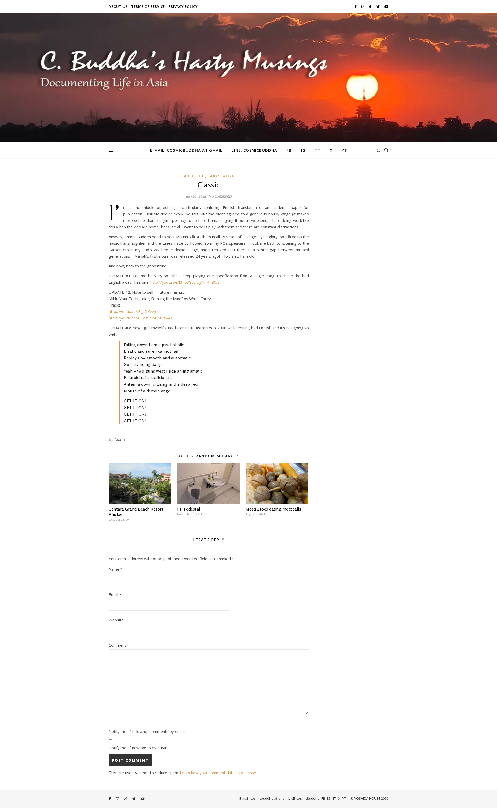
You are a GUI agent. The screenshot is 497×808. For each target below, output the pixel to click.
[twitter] (378, 6)
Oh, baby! (209, 176)
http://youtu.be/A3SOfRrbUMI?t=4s (140, 318)
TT (317, 150)
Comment (117, 645)
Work (229, 176)
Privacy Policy (183, 6)
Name (115, 569)
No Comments (220, 196)
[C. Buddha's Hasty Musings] (248, 77)
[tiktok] (370, 6)
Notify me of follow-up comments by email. (147, 731)
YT (344, 150)
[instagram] (363, 6)
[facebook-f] (356, 6)
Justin (119, 439)
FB (289, 150)
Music (189, 176)
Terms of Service (148, 6)
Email (115, 594)
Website (116, 619)
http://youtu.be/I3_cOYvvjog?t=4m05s (185, 282)
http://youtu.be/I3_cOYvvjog (134, 311)
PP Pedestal (188, 509)
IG (303, 150)
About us (118, 6)
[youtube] (386, 6)
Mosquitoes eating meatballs (273, 509)
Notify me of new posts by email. (138, 747)
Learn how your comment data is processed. (219, 772)
